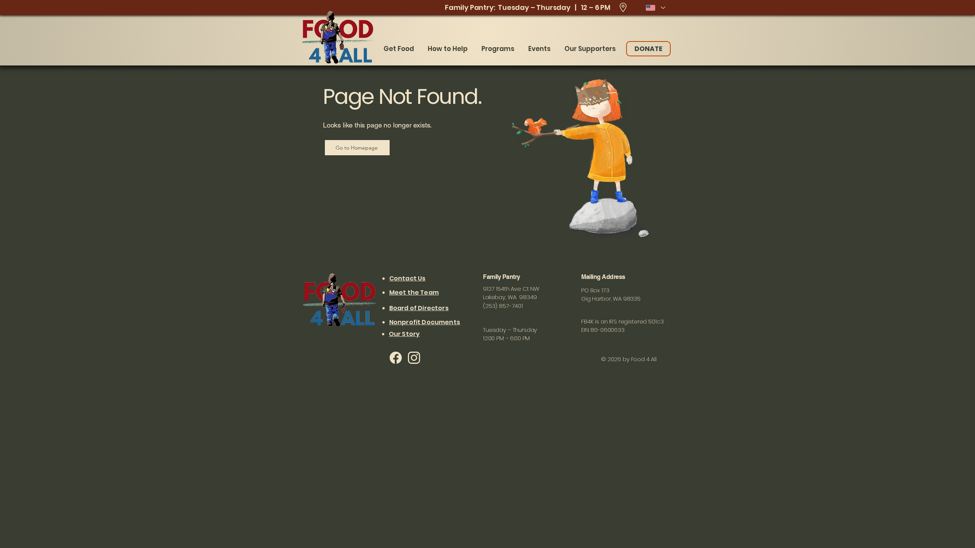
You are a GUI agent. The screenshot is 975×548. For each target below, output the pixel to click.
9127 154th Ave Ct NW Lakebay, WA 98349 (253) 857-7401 (511, 297)
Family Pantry (502, 276)
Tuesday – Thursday (510, 330)
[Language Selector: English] (656, 7)
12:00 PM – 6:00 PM (506, 338)
